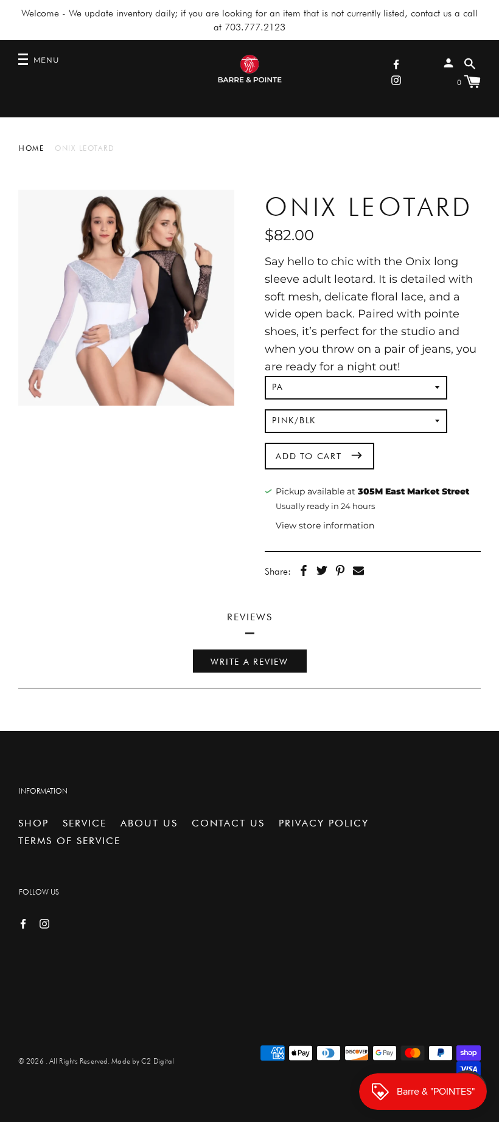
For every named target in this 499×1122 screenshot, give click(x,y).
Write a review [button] (249, 662)
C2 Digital (157, 1060)
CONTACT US (228, 823)
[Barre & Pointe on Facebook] (396, 63)
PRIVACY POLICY (324, 823)
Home (31, 148)
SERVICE (84, 823)
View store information (325, 525)
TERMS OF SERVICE (69, 841)
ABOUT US (149, 823)
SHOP (33, 823)
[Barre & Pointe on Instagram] (396, 79)
